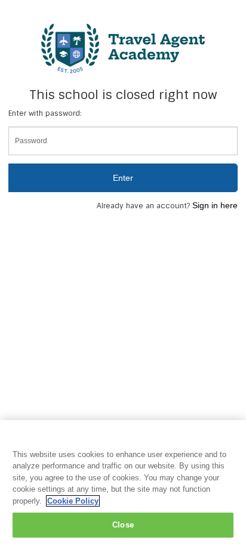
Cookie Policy (73, 500)
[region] (123, 483)
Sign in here (215, 205)
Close (123, 524)
